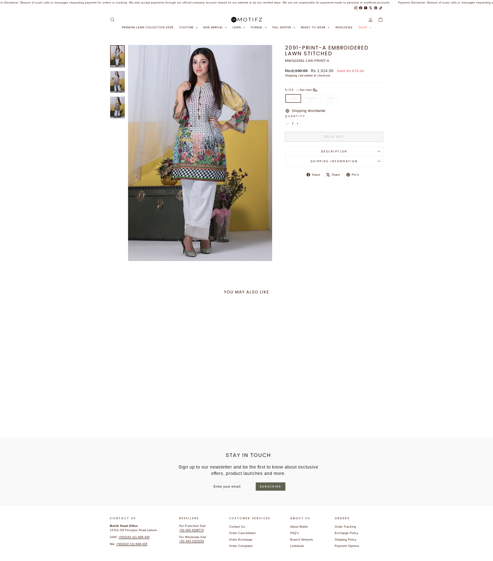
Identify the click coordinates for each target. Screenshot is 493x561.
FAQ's (294, 533)
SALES (363, 27)
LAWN (237, 27)
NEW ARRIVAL (213, 27)
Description (334, 151)
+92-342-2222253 (191, 541)
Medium (311, 98)
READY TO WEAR (314, 27)
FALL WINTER (282, 27)
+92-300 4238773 (191, 530)
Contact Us (237, 526)
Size (298, 89)
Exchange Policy (347, 533)
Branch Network (301, 539)
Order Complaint (241, 546)
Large (293, 98)
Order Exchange (240, 539)
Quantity (295, 116)
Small (330, 98)
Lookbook (297, 546)
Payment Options (347, 546)
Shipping (291, 75)
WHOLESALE (344, 27)
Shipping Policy (346, 539)
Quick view (142, 397)
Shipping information (334, 161)
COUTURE (187, 27)
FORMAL (257, 27)
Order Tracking (345, 526)
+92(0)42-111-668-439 (134, 537)
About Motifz (299, 526)
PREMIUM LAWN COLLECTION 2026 (148, 27)
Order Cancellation (242, 533)
